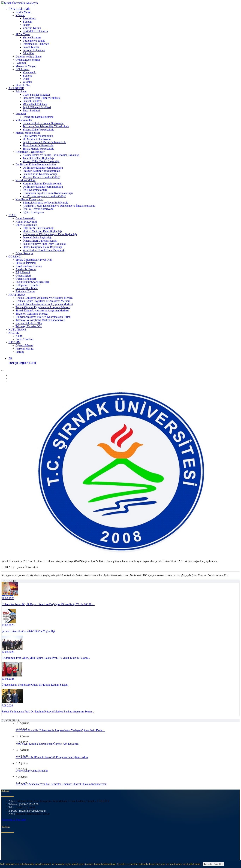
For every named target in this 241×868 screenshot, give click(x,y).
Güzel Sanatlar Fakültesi (36, 94)
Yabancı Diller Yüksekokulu (38, 129)
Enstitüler (21, 113)
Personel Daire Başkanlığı (37, 237)
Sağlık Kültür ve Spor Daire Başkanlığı (44, 243)
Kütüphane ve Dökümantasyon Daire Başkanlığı (50, 234)
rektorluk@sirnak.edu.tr (32, 810)
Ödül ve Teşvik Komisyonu (38, 208)
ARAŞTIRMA (16, 294)
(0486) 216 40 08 (28, 804)
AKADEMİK (16, 88)
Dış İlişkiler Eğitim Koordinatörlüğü (36, 164)
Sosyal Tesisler (31, 46)
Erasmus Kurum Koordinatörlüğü (41, 170)
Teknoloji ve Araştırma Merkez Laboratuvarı (40, 319)
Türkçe (13, 363)
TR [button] (10, 358)
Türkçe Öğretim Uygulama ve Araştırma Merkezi (43, 307)
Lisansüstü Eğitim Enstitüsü (38, 116)
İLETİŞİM (14, 342)
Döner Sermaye (24, 253)
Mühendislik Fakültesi (35, 104)
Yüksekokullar (24, 120)
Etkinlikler (28, 53)
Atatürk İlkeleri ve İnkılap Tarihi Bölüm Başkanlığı (51, 154)
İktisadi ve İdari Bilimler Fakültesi (41, 97)
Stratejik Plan (23, 85)
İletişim (20, 351)
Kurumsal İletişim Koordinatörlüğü (42, 183)
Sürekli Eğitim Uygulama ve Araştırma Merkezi (42, 310)
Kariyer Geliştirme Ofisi (29, 323)
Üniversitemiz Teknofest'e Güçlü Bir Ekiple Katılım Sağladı (35, 684)
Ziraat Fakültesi (31, 110)
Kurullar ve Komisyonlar (29, 199)
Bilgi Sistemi (23, 272)
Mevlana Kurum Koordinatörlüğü (41, 177)
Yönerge (27, 75)
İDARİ (12, 215)
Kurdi (32, 363)
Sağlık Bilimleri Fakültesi (37, 107)
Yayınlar (27, 81)
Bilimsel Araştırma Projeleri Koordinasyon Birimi (43, 316)
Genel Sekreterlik (25, 218)
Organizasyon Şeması (28, 59)
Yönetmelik (29, 72)
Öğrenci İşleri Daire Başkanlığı (40, 240)
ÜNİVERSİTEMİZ (19, 8)
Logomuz (21, 62)
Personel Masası (25, 348)
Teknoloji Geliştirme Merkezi (32, 313)
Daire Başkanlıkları (26, 224)
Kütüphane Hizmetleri (28, 285)
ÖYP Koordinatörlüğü (35, 189)
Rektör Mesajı (23, 12)
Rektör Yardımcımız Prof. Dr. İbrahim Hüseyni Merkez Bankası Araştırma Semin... (48, 711)
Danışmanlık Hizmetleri (36, 43)
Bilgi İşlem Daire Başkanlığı (38, 227)
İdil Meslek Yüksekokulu (37, 139)
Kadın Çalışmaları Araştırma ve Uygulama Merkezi (44, 304)
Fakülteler (21, 91)
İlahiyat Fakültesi (32, 100)
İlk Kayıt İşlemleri (26, 262)
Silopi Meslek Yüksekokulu (38, 145)
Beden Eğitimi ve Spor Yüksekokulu (43, 123)
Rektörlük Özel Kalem (35, 31)
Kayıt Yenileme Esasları (29, 266)
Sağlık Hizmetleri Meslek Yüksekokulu (44, 142)
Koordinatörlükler (25, 180)
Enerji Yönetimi (24, 339)
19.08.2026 (8, 598)
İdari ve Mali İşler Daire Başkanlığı (42, 231)
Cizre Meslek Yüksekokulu (38, 135)
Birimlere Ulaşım (25, 291)
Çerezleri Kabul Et (213, 864)
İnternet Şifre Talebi (27, 288)
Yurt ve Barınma (32, 37)
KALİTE (13, 332)
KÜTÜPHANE (17, 329)
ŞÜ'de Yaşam (23, 34)
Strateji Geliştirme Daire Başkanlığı (42, 246)
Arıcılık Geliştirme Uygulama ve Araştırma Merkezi (44, 297)
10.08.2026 (8, 678)
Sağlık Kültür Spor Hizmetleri (32, 281)
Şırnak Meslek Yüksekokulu (38, 148)
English (23, 363)
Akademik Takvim (26, 269)
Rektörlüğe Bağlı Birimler (30, 151)
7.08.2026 (7, 705)
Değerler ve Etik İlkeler (29, 56)
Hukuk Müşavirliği (26, 221)
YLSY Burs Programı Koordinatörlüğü (44, 196)
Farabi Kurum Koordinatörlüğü (40, 173)
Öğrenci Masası (24, 345)
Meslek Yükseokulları (28, 132)
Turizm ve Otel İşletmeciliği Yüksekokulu (46, 126)
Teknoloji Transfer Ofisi (29, 326)
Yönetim (20, 15)
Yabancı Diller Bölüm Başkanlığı (41, 161)
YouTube (21, 819)
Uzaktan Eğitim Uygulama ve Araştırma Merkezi (43, 300)
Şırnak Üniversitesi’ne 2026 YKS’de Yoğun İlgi (28, 631)
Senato (26, 24)
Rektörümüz (29, 18)
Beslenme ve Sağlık (34, 40)
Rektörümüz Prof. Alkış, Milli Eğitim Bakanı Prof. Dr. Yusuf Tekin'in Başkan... (46, 657)
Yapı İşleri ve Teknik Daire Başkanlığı (44, 250)
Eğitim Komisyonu (33, 212)
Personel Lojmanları (34, 50)
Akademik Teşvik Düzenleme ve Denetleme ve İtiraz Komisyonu (59, 205)
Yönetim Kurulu (32, 27)
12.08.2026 (8, 651)
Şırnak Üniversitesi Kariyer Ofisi (34, 259)
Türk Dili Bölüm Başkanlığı (38, 158)
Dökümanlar (22, 69)
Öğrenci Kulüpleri (26, 278)
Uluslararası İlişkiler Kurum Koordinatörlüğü (48, 193)
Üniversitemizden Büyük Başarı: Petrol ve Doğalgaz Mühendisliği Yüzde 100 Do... (48, 604)
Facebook (7, 819)
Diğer (26, 78)
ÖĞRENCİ (14, 256)
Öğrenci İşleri (23, 275)
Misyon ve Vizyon (26, 66)
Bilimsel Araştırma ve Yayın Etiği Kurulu (45, 202)
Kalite (19, 335)
